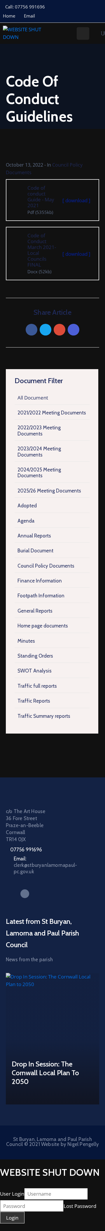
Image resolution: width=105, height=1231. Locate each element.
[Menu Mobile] (83, 33)
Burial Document (35, 551)
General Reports (35, 611)
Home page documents (43, 626)
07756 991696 (26, 850)
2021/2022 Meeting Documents (52, 413)
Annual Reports (34, 536)
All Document (33, 397)
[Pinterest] (59, 330)
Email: (45, 865)
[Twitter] (45, 330)
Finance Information (40, 581)
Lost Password (80, 1206)
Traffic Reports (34, 701)
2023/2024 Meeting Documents (39, 451)
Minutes (26, 641)
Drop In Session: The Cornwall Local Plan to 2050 (45, 1073)
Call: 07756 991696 (25, 7)
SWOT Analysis (35, 671)
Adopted (27, 506)
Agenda (26, 521)
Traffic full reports (37, 686)
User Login (12, 1193)
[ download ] (76, 200)
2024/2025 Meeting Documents (39, 472)
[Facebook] (31, 330)
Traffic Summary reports (44, 716)
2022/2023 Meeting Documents (39, 430)
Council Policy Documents (46, 566)
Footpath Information (41, 596)
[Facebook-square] (24, 893)
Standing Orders (35, 656)
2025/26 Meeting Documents (49, 491)
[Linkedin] (73, 330)
